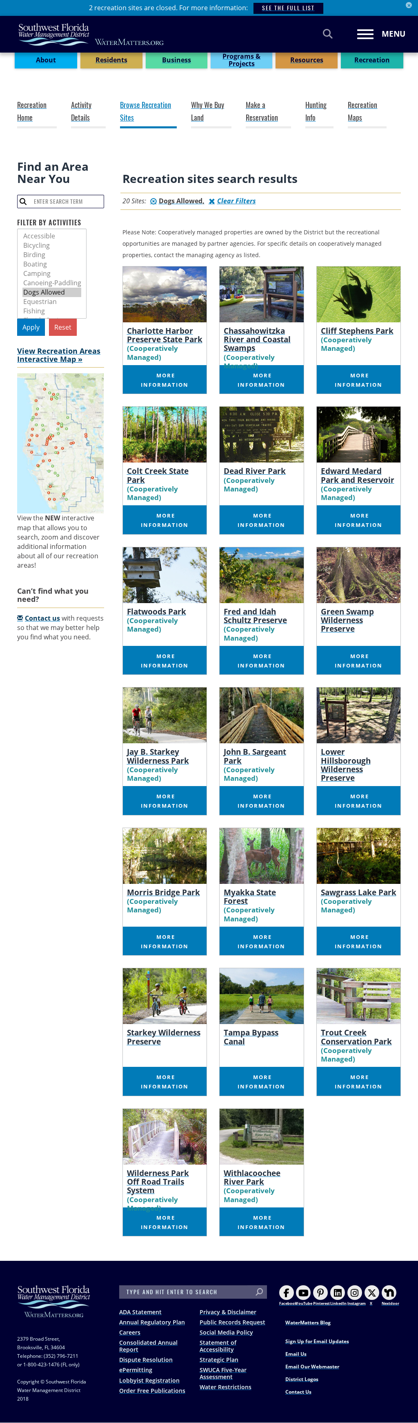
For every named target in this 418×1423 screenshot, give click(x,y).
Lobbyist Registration (149, 1380)
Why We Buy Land (207, 111)
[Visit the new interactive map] (60, 443)
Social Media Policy (226, 1332)
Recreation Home (32, 111)
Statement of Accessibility (218, 1346)
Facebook (288, 1303)
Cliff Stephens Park (357, 330)
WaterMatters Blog (308, 1322)
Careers (129, 1332)
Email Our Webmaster (312, 1366)
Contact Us (298, 1391)
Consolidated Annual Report (148, 1346)
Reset (62, 327)
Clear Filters (236, 200)
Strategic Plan (219, 1360)
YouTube (304, 1303)
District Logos (301, 1379)
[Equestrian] (51, 301)
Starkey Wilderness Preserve (163, 1036)
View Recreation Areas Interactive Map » (58, 355)
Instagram (356, 1303)
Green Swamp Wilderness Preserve (347, 620)
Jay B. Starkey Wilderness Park (158, 756)
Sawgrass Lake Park (358, 892)
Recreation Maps (362, 111)
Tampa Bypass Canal (251, 1036)
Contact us (42, 618)
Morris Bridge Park (163, 892)
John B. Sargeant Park (255, 756)
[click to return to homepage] (54, 1309)
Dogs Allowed (180, 200)
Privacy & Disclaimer (228, 1312)
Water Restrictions (225, 1387)
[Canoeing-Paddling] (51, 283)
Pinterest (321, 1303)
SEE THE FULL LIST (288, 8)
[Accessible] (51, 236)
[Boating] (51, 264)
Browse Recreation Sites (145, 111)
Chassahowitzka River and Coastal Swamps (257, 339)
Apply (31, 327)
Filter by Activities (49, 222)
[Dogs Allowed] (51, 292)
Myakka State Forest (250, 896)
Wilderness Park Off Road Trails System (158, 1181)
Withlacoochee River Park (252, 1177)
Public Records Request (232, 1322)
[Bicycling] (51, 245)
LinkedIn (338, 1303)
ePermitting (135, 1370)
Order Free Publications (152, 1390)
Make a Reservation (262, 111)
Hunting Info (316, 111)
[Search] (328, 33)
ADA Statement (140, 1312)
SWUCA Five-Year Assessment (223, 1373)
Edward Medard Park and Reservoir (357, 475)
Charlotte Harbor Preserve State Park (164, 335)
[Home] (91, 34)
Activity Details (81, 111)
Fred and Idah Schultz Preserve (255, 616)
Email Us (296, 1353)
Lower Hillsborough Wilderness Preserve (346, 764)
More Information (165, 380)
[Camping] (51, 273)
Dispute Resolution (146, 1360)
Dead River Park (255, 470)
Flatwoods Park (156, 611)
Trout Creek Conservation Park (356, 1036)
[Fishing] (51, 311)
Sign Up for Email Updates (317, 1341)
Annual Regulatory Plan (152, 1322)
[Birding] (51, 255)
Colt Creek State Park (158, 475)
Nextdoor (390, 1303)
